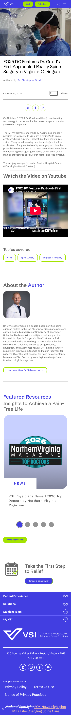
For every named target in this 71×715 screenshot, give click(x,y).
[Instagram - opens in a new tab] (31, 667)
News (9, 257)
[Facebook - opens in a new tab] (39, 667)
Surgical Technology (52, 257)
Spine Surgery (27, 257)
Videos (64, 93)
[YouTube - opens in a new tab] (48, 667)
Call (28, 4)
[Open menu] (65, 4)
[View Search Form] (58, 4)
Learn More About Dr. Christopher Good (25, 370)
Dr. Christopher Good (29, 80)
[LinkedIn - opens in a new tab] (22, 667)
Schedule (42, 4)
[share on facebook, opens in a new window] (35, 108)
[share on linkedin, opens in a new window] (43, 108)
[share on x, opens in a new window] (28, 108)
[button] (35, 467)
